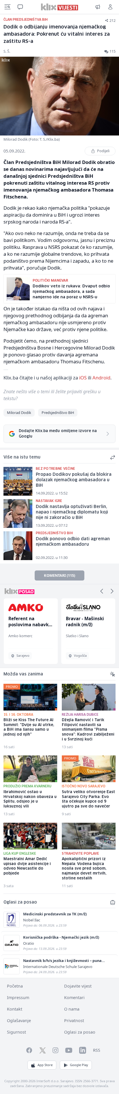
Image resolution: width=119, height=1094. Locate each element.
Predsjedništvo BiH (58, 412)
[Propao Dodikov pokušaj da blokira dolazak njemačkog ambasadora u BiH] (17, 481)
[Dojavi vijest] (97, 7)
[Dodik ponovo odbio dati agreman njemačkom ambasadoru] (17, 545)
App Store (45, 1065)
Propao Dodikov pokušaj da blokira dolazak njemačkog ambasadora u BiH (73, 480)
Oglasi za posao (79, 1032)
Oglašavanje (19, 1020)
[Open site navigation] (7, 7)
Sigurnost (16, 1032)
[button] (101, 591)
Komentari (74, 997)
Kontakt (14, 1009)
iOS (83, 377)
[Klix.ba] (59, 6)
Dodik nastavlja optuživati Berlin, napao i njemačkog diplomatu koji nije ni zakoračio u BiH (72, 512)
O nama (71, 1009)
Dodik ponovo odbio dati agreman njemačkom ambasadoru (73, 542)
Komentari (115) (59, 575)
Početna (15, 986)
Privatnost (74, 1020)
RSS (96, 1050)
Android (101, 377)
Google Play (79, 1065)
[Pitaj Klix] (20, 7)
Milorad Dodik (19, 412)
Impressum (18, 997)
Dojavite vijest (78, 986)
